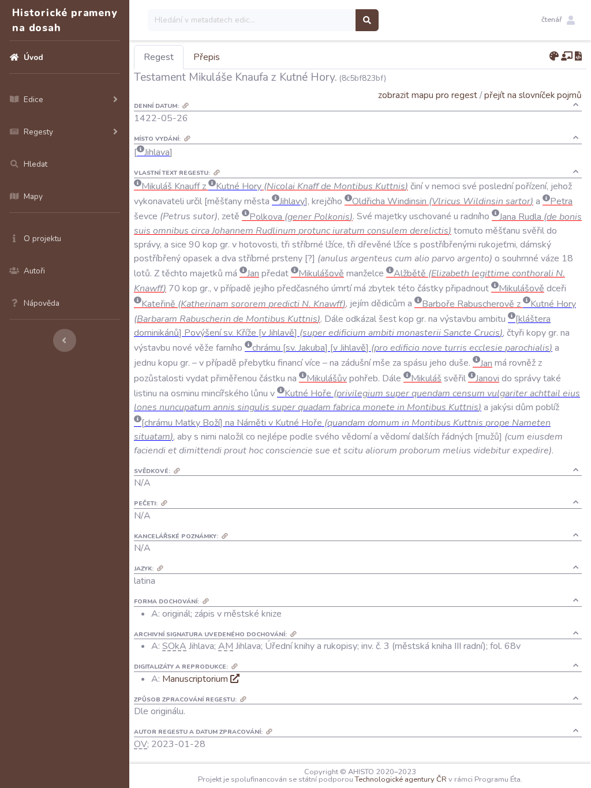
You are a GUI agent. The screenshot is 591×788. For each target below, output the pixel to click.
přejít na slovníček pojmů (533, 95)
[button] (558, 20)
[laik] (567, 56)
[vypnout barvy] (554, 56)
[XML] (578, 56)
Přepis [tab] (206, 57)
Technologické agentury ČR (401, 779)
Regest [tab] (159, 57)
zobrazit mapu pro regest (427, 95)
